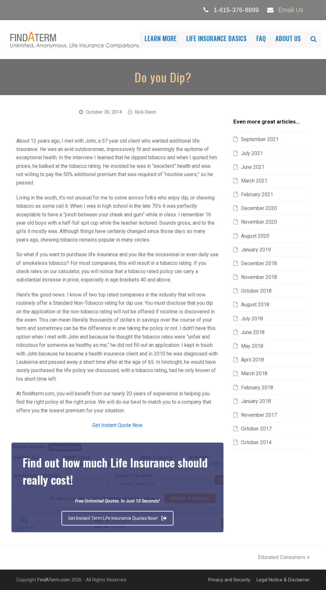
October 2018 (256, 291)
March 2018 (254, 373)
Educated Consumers (281, 557)
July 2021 (252, 153)
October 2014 (256, 442)
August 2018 (255, 305)
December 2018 (259, 263)
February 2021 (257, 194)
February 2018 (257, 388)
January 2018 (256, 401)
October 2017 (256, 429)
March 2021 (254, 181)
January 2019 (256, 250)
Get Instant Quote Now (117, 425)
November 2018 (259, 277)
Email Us (290, 9)
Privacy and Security (229, 580)
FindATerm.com (53, 580)
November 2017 (259, 415)
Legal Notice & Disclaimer (283, 580)
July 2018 (252, 319)
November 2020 (259, 222)
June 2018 (253, 332)
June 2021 (253, 167)
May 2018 (252, 346)
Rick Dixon (145, 112)
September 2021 (260, 139)
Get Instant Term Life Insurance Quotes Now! (113, 518)
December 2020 (259, 208)
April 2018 (252, 360)
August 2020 (255, 236)
